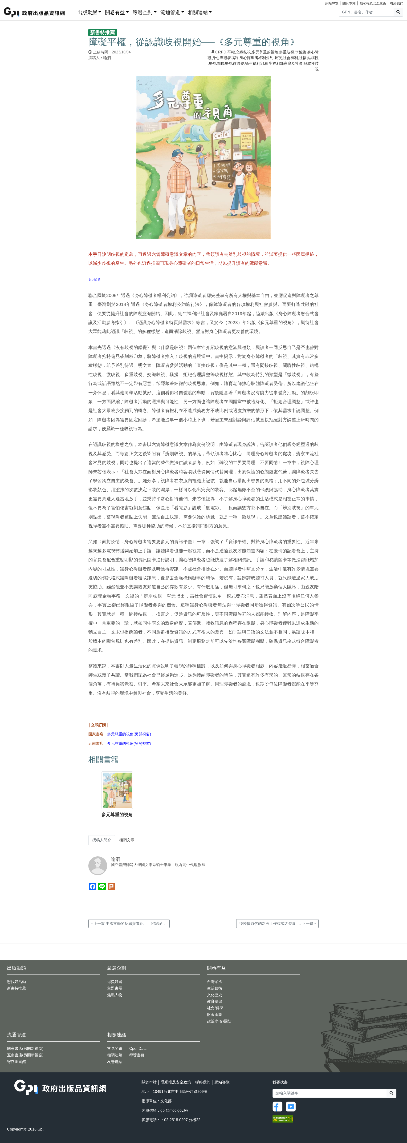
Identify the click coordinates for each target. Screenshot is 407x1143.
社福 (302, 58)
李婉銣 (300, 52)
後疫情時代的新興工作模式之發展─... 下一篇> (277, 924)
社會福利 (290, 58)
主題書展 (114, 988)
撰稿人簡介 (101, 840)
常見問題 (114, 1049)
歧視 (278, 58)
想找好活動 (16, 982)
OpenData (138, 1049)
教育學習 (214, 1001)
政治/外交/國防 (219, 1021)
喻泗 (107, 58)
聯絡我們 (396, 3)
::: (72, 11)
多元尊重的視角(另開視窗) (129, 734)
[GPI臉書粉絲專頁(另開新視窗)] (279, 1106)
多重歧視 (286, 52)
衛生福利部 (254, 63)
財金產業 (214, 1015)
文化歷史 (214, 995)
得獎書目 (136, 1055)
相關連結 (198, 12)
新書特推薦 (16, 988)
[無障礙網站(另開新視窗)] (283, 1119)
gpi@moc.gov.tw (174, 1110)
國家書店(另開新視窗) (25, 1049)
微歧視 (238, 63)
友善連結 (114, 1062)
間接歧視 (224, 63)
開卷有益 (115, 12)
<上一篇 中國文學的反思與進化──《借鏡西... (129, 924)
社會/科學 (215, 1008)
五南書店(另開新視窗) (25, 1055)
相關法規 (114, 1055)
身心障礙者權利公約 (256, 58)
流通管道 (170, 12)
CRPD (220, 52)
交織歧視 (243, 52)
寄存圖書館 (16, 1062)
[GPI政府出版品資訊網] (34, 12)
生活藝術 (214, 988)
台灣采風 (214, 982)
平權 (231, 52)
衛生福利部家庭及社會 (284, 63)
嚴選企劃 (142, 12)
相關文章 (126, 840)
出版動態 (87, 12)
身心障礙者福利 (225, 58)
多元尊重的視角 (265, 52)
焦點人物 (114, 995)
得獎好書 (114, 982)
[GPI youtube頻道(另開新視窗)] (292, 1106)
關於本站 (349, 3)
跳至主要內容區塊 (13, 2)
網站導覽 (331, 3)
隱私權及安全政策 (373, 3)
